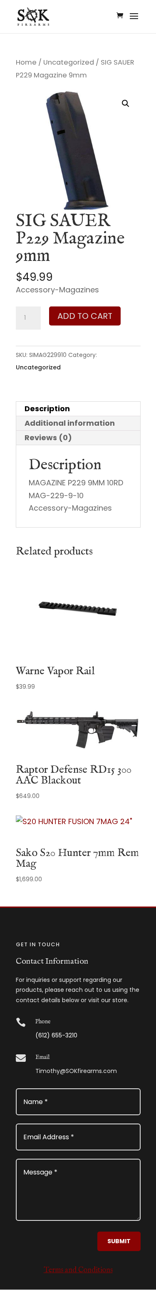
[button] (125, 103)
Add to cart (84, 316)
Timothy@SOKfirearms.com (76, 1071)
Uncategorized (68, 62)
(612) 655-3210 (56, 1035)
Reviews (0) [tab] (48, 437)
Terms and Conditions (78, 1270)
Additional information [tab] (70, 423)
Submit (119, 1241)
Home (26, 62)
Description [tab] (47, 408)
